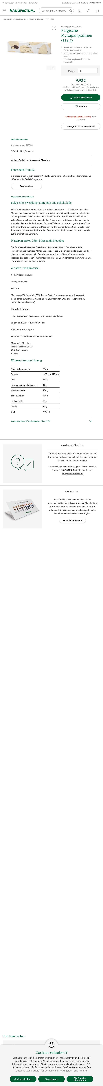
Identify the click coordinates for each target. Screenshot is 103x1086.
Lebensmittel (20, 19)
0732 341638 (67, 470)
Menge (71, 70)
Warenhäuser (8, 3)
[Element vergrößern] (53, 68)
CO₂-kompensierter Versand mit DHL (80, 90)
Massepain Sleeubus (40, 160)
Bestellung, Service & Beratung (81, 3)
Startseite (7, 19)
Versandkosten (93, 87)
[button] (54, 28)
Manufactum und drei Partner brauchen (35, 1057)
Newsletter (33, 3)
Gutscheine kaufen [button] (72, 520)
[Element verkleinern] (49, 68)
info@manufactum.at (72, 473)
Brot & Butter (21, 3)
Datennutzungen (74, 1060)
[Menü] (4, 10)
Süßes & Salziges (36, 19)
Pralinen (50, 19)
